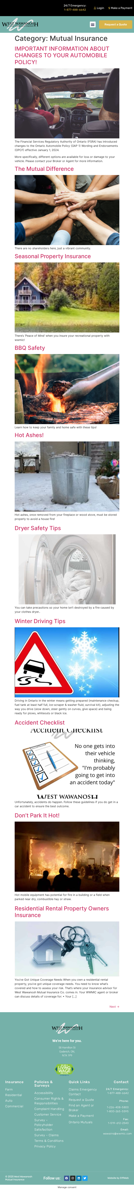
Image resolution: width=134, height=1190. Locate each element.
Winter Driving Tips (40, 621)
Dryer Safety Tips (38, 528)
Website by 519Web (118, 1178)
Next (114, 1006)
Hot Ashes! (29, 435)
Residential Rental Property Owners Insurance (62, 911)
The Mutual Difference (44, 168)
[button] (93, 24)
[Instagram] (72, 1178)
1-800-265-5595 (118, 1111)
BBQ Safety (30, 347)
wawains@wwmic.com (117, 1133)
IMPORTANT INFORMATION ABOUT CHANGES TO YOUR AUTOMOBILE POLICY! (62, 55)
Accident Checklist (40, 722)
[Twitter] (85, 1178)
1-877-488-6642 (75, 9)
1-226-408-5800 (118, 1107)
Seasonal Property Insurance (53, 256)
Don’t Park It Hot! (37, 815)
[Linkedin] (78, 1178)
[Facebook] (66, 1178)
